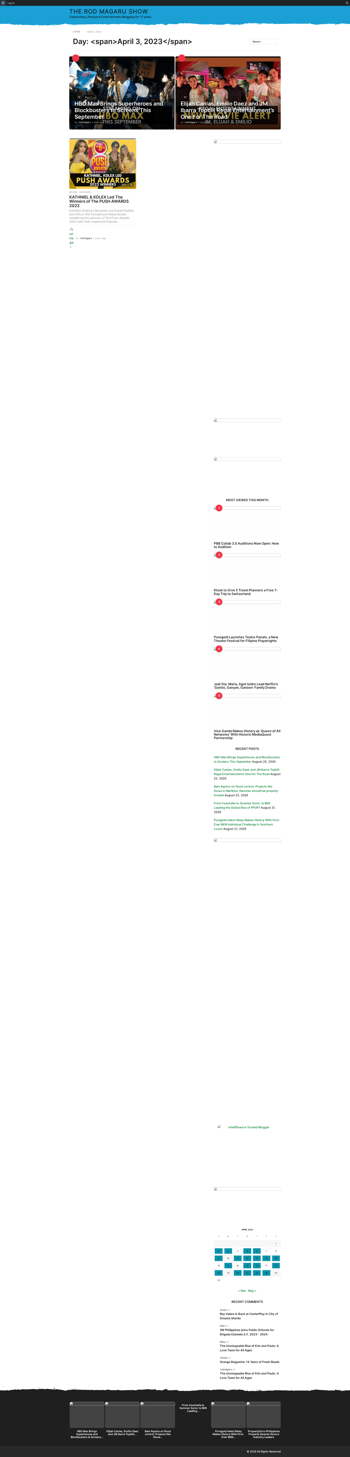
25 (237, 1273)
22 (276, 1265)
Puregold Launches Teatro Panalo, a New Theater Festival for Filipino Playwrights (246, 638)
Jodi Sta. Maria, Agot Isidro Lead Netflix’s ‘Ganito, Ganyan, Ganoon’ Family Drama (246, 685)
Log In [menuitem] (11, 2)
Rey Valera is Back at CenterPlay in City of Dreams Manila (249, 1316)
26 (247, 1273)
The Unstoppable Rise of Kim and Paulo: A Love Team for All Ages (249, 1348)
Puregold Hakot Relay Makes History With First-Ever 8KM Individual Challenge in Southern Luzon (247, 824)
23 (218, 1273)
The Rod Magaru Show (108, 11)
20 (257, 1265)
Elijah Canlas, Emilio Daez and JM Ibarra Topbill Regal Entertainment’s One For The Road (227, 110)
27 (257, 1273)
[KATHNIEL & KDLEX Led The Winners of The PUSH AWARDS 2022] (102, 164)
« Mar (242, 1290)
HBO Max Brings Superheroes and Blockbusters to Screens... (87, 1434)
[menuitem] (3, 3)
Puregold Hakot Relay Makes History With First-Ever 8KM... (228, 1434)
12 (247, 1258)
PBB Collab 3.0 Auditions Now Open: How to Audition (246, 545)
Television (85, 192)
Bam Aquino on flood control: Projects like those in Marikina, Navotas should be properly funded (246, 791)
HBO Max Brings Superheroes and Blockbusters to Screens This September (119, 110)
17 (228, 1265)
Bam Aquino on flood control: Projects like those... (158, 1434)
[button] (270, 13)
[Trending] (75, 58)
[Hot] (181, 58)
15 (276, 1258)
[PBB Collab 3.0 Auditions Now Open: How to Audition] (247, 523)
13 (257, 1258)
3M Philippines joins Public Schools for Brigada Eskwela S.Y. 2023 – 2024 (247, 1332)
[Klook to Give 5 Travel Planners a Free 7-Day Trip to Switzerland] (247, 570)
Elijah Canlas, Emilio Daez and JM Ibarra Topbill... (122, 1433)
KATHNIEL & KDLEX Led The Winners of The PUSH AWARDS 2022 (99, 201)
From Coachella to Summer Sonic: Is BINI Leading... (193, 1407)
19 (247, 1265)
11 (238, 1258)
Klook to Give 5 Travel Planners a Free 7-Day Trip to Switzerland (246, 592)
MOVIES (73, 192)
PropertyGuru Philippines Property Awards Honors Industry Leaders (264, 1434)
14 (266, 1258)
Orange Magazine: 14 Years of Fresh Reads (249, 1362)
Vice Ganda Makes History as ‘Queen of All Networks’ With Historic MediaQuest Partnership (247, 734)
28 (266, 1273)
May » (252, 1290)
